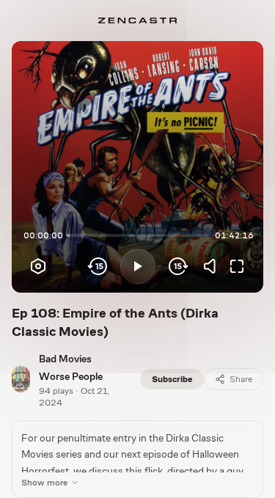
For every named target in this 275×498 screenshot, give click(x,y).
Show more (44, 482)
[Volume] (213, 266)
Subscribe (172, 379)
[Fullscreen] (237, 266)
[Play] (137, 266)
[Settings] (38, 266)
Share (241, 379)
